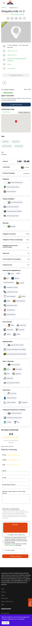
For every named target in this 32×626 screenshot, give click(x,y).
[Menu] (4, 3)
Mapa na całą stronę (7, 601)
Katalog (3, 592)
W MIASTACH (19, 146)
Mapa (2, 589)
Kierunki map (6, 112)
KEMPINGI (5, 141)
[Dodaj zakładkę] (24, 18)
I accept (5, 623)
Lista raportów (11, 68)
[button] (16, 122)
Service (4, 455)
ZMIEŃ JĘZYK (30, 604)
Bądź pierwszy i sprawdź (17, 14)
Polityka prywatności (10, 545)
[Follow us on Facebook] (4, 83)
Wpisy (2, 595)
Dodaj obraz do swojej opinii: (10, 509)
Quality (4, 460)
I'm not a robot (10, 550)
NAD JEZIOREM (7, 146)
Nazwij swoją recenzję (8, 484)
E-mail (4, 477)
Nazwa (4, 471)
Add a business (5, 613)
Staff (3, 464)
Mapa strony (4, 598)
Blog (2, 604)
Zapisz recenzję (16, 556)
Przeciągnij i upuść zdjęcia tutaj (16, 534)
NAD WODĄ (15, 141)
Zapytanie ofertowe (17, 75)
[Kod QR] (16, 18)
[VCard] (20, 18)
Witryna (9, 64)
